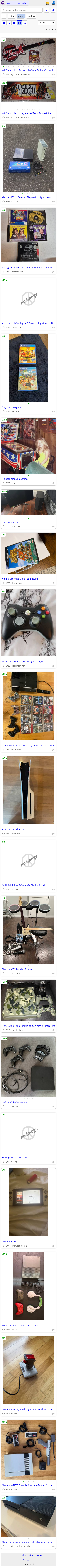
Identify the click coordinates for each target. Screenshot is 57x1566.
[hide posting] (53, 74)
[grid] (14, 22)
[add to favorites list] (3, 74)
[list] (3, 22)
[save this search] (53, 10)
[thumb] (9, 22)
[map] (24, 22)
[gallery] (19, 22)
